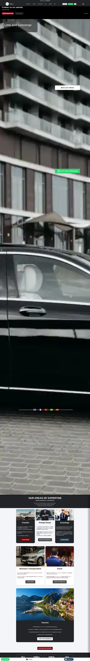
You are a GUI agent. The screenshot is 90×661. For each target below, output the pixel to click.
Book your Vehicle (67, 116)
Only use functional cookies (8, 13)
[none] (83, 4)
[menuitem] (75, 4)
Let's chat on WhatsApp (69, 228)
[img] (10, 4)
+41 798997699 (47, 0)
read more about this (5, 9)
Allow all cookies (19, 13)
